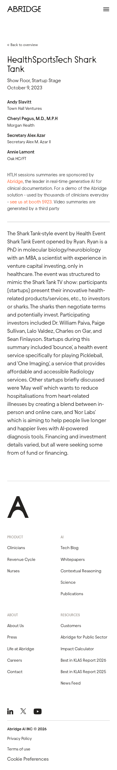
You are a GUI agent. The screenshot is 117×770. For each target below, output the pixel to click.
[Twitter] (23, 711)
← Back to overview (22, 45)
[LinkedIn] (10, 711)
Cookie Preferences (28, 759)
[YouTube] (37, 711)
